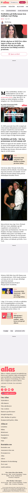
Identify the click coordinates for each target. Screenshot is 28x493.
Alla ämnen (5, 403)
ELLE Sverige (4, 482)
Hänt (10, 474)
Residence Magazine (14, 477)
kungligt (6, 331)
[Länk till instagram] (5, 389)
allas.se (25, 488)
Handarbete (5, 435)
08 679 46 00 (23, 491)
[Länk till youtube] (9, 389)
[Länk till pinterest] (12, 389)
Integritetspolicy (7, 414)
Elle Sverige (5, 474)
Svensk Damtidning (17, 474)
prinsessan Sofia (6, 97)
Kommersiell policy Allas (9, 420)
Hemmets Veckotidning (9, 461)
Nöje (2, 441)
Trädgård (11, 6)
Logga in (22, 2)
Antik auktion (6, 467)
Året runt (4, 464)
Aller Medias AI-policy (8, 417)
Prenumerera (14, 2)
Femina (24, 474)
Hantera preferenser (8, 411)
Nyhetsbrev (5, 400)
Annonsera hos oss (7, 450)
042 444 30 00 (21, 487)
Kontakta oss (5, 447)
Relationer (20, 6)
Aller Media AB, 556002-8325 (17, 490)
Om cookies (5, 409)
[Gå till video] (24, 105)
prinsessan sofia (20, 331)
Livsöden (4, 427)
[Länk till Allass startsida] (6, 2)
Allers (3, 458)
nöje (2, 19)
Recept (12, 475)
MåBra (8, 475)
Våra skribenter (6, 406)
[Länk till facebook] (2, 389)
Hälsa (3, 429)
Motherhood (18, 475)
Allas (2, 456)
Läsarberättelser (11, 10)
